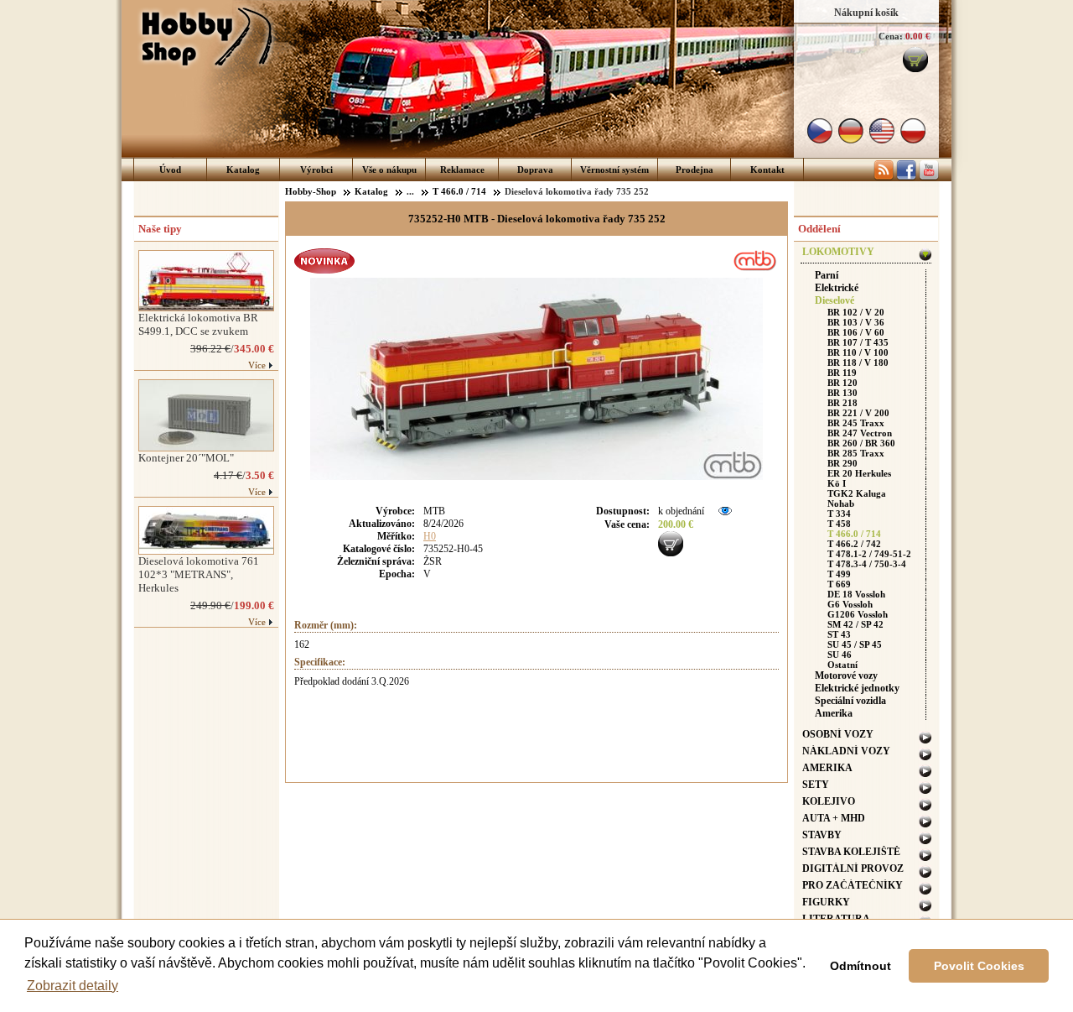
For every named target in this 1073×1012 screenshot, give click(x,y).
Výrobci (316, 169)
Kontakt (767, 169)
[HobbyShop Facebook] (906, 177)
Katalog (243, 169)
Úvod (170, 169)
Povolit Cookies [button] (979, 966)
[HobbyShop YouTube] (929, 177)
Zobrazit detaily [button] (72, 985)
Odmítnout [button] (860, 966)
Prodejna (694, 169)
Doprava (535, 169)
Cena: (891, 36)
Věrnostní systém (614, 169)
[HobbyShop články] (883, 177)
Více (257, 365)
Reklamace (462, 169)
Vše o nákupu (389, 169)
